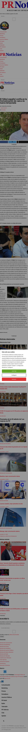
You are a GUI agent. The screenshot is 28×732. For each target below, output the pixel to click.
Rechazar (14, 379)
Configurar (14, 375)
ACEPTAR (14, 371)
